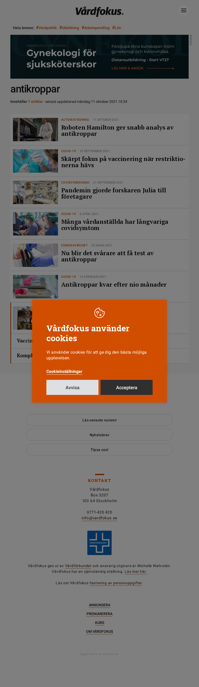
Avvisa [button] (73, 387)
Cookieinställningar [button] (64, 371)
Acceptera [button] (126, 387)
